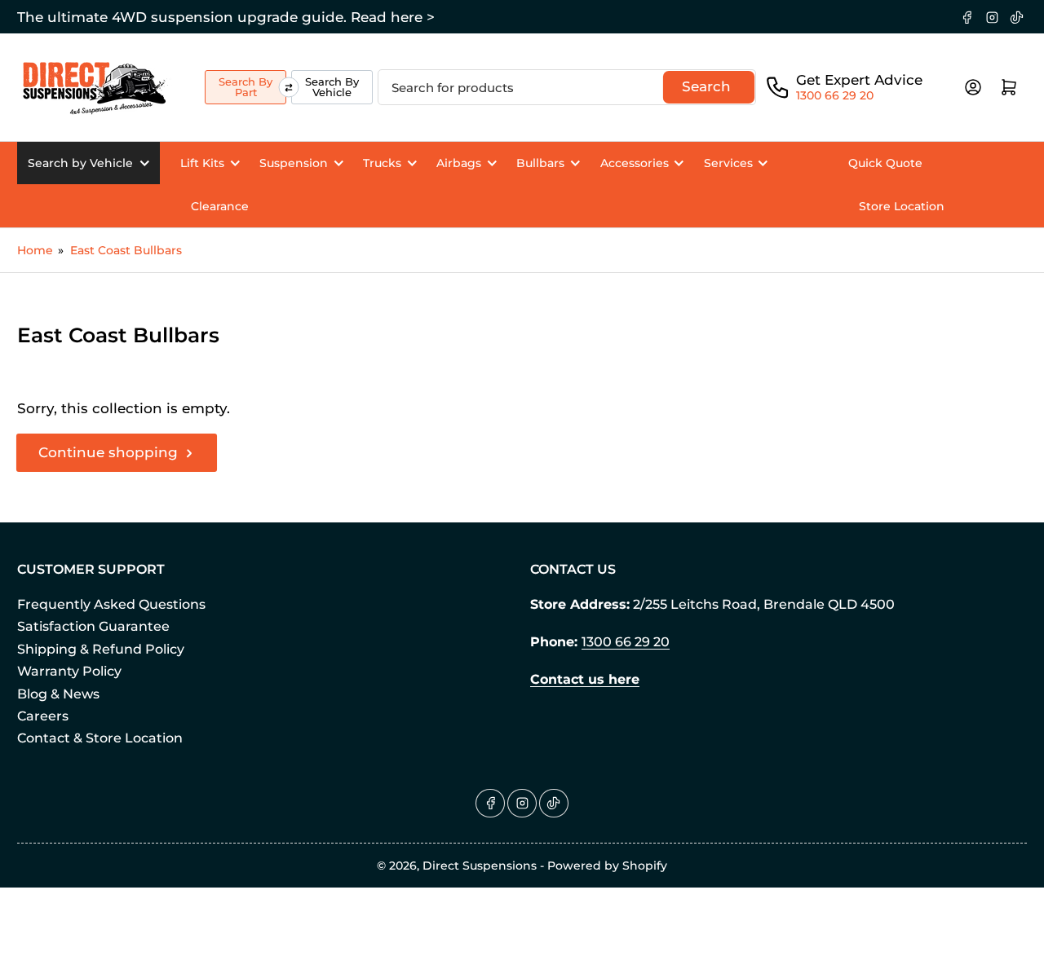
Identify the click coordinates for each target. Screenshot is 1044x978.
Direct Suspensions (479, 865)
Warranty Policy (69, 671)
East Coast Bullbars (126, 250)
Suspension (293, 163)
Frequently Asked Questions (111, 604)
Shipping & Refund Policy (100, 649)
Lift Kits (202, 163)
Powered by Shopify (607, 865)
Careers (43, 716)
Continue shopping (108, 452)
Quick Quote (885, 163)
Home (35, 250)
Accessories (634, 163)
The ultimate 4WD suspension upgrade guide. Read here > (226, 17)
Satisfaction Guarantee (93, 626)
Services (728, 163)
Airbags (458, 163)
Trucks (382, 163)
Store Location (901, 206)
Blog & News (58, 694)
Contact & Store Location (100, 738)
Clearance (220, 206)
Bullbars (540, 163)
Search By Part (245, 87)
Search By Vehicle (332, 87)
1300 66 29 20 (835, 95)
